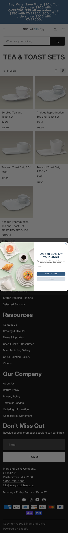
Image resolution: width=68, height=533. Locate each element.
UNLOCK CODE (51, 274)
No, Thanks (51, 278)
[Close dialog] (66, 244)
